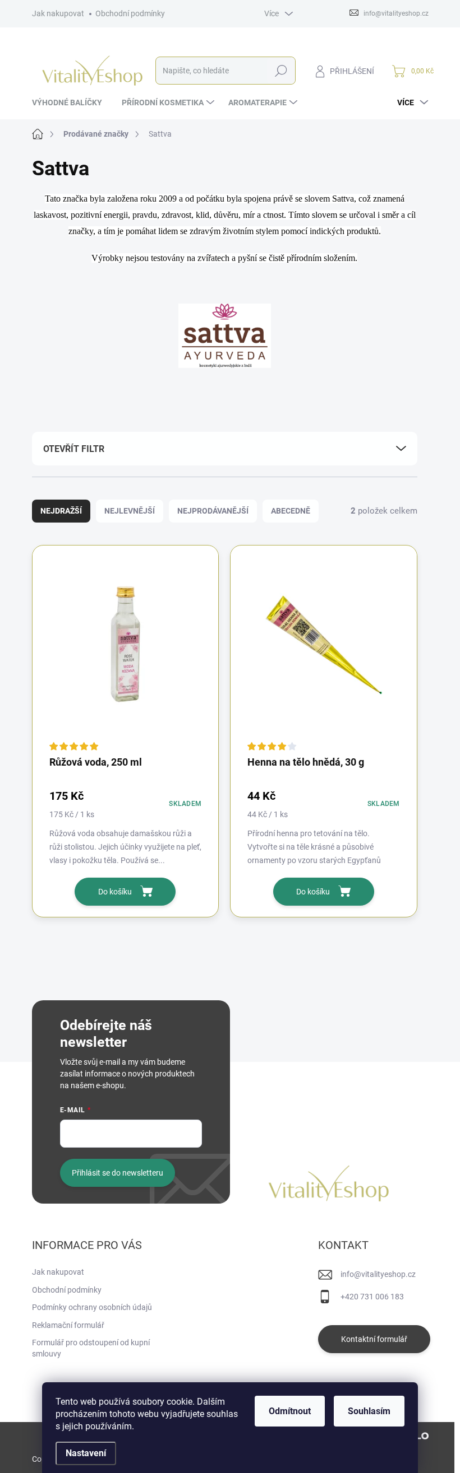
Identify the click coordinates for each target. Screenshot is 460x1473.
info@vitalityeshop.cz (378, 1274)
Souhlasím (369, 1411)
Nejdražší (61, 510)
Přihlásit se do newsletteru (117, 1172)
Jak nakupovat (58, 13)
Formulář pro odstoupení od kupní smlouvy (91, 1348)
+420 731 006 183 (372, 1296)
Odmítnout (290, 1411)
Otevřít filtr (73, 449)
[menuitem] (71, 102)
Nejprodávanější (213, 510)
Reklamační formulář (68, 1325)
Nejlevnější (129, 510)
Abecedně (290, 510)
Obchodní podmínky (130, 13)
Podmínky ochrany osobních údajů (92, 1307)
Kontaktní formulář (374, 1339)
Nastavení (86, 1453)
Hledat (280, 70)
